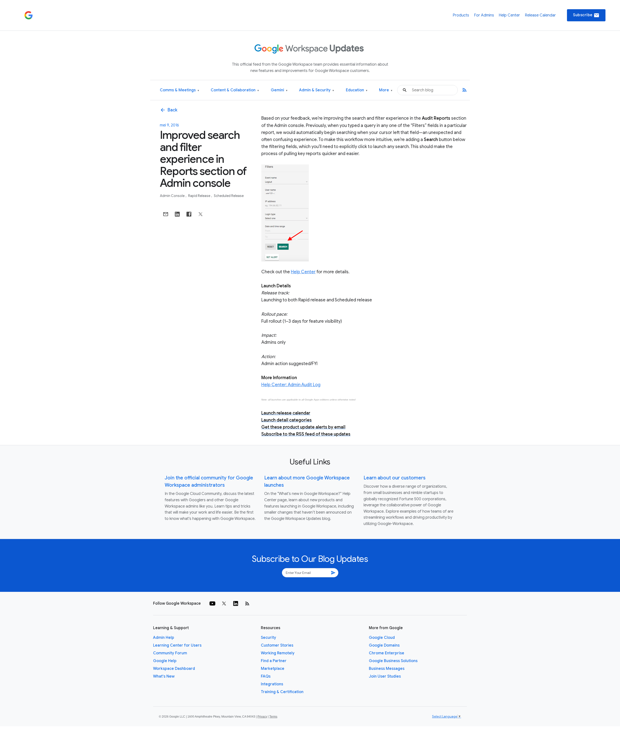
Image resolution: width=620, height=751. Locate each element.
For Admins (484, 15)
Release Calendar (540, 15)
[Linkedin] (235, 603)
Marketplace (272, 668)
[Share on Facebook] (189, 214)
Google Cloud (382, 637)
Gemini (279, 90)
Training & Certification (282, 691)
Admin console (172, 196)
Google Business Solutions (393, 660)
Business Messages (386, 668)
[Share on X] (200, 214)
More (385, 90)
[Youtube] (212, 603)
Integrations (272, 684)
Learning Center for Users (177, 645)
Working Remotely (277, 653)
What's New (164, 676)
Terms (273, 716)
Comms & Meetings (179, 90)
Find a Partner (274, 660)
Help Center (509, 15)
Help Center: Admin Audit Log (290, 384)
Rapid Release (199, 196)
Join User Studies (385, 676)
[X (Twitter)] (224, 603)
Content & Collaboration (235, 90)
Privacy (262, 716)
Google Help (165, 660)
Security (268, 637)
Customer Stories (277, 645)
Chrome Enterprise (386, 653)
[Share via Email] (165, 214)
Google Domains (384, 645)
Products (461, 15)
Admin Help (163, 637)
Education (356, 90)
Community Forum (170, 653)
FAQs (266, 676)
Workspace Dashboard (174, 668)
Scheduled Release (229, 196)
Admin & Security (316, 90)
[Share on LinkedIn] (177, 214)
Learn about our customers (395, 478)
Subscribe (586, 15)
